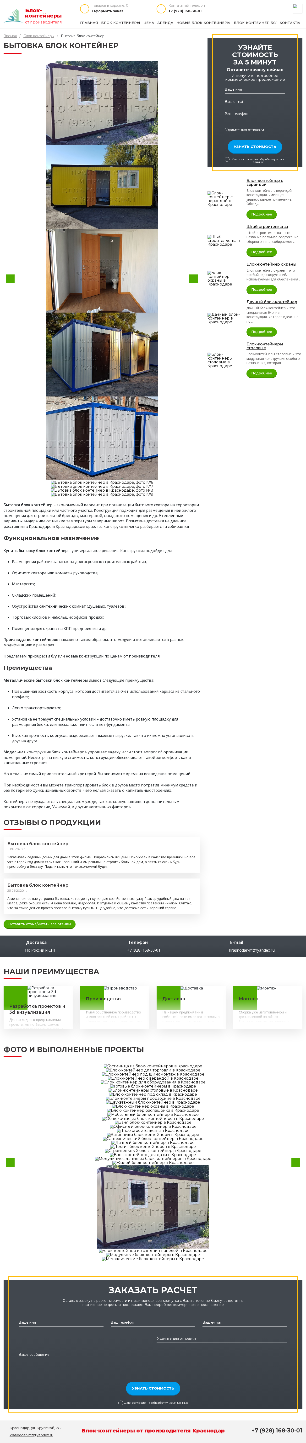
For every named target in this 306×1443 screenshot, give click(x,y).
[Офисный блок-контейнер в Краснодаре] (153, 1126)
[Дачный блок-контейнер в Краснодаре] (225, 318)
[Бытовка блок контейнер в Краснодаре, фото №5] (102, 438)
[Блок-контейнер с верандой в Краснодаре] (225, 198)
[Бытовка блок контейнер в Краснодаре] (153, 1206)
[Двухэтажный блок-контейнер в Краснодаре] (153, 1102)
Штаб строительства (267, 227)
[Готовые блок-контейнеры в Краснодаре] (153, 1086)
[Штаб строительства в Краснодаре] (225, 240)
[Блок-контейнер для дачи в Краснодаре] (153, 1154)
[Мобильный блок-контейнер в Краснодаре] (153, 1114)
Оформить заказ (107, 11)
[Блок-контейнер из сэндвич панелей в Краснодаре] (153, 1250)
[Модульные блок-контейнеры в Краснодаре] (153, 1254)
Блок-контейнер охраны (271, 264)
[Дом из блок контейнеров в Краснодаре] (153, 1146)
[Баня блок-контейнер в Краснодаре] (153, 1122)
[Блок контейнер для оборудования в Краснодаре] (153, 1082)
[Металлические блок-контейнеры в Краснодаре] (153, 1258)
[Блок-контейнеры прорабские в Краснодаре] (153, 1098)
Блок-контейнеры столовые (264, 346)
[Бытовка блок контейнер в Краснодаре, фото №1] (102, 103)
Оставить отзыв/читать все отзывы (39, 924)
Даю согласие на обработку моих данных (258, 160)
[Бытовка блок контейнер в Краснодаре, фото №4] (102, 354)
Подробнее (261, 214)
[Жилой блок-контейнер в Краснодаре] (153, 1162)
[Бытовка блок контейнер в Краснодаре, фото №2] (102, 187)
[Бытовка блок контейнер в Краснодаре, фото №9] (102, 494)
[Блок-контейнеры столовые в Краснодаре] (225, 360)
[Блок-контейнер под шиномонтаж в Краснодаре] (153, 1074)
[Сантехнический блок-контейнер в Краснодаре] (153, 1138)
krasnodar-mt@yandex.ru (252, 950)
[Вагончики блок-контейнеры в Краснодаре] (153, 1134)
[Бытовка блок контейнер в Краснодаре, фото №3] (102, 271)
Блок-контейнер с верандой (264, 182)
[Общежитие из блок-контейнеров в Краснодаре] (153, 1118)
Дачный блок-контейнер (271, 302)
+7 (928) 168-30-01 (185, 11)
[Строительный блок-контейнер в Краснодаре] (153, 1150)
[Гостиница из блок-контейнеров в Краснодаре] (153, 1066)
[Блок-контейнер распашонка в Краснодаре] (153, 1110)
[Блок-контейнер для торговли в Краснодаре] (153, 1070)
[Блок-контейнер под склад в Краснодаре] (153, 1094)
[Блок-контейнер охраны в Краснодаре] (225, 278)
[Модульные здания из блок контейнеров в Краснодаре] (153, 1158)
